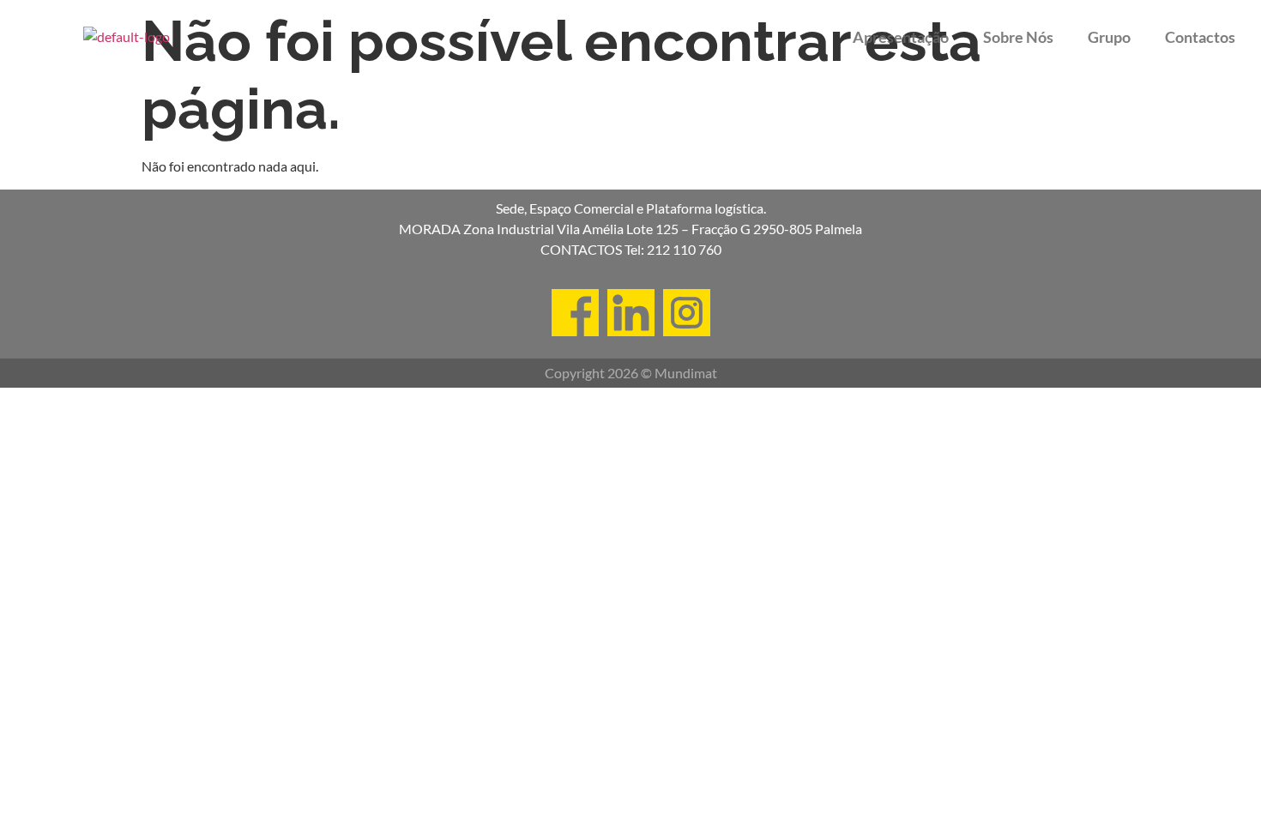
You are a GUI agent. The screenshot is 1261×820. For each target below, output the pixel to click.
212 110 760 (684, 249)
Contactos (1200, 36)
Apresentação (901, 36)
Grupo (1109, 36)
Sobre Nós (1018, 36)
